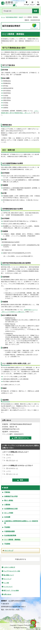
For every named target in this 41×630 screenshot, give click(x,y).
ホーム (3, 17)
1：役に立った (9, 455)
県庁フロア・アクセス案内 (11, 590)
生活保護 (7, 517)
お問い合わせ (7, 594)
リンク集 (6, 583)
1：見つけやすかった (11, 468)
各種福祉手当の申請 (11, 496)
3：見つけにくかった (11, 474)
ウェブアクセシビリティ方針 (12, 571)
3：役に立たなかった (11, 460)
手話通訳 (7, 527)
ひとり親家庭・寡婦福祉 (12, 539)
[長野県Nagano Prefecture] (7, 3)
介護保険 (7, 504)
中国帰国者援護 (9, 531)
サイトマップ (8, 550)
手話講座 (7, 544)
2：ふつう (7, 457)
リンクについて (8, 586)
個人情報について (9, 575)
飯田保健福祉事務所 (12, 17)
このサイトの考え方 (9, 567)
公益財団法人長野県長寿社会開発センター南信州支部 (21, 522)
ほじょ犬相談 (8, 513)
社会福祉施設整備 (10, 535)
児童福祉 (7, 492)
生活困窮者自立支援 (11, 508)
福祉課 (21, 17)
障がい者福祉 (8, 500)
